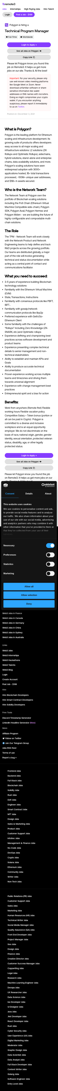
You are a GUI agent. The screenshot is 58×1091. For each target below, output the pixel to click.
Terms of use (8, 753)
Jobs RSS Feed (9, 748)
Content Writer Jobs (17, 1069)
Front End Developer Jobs (20, 934)
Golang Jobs (13, 1074)
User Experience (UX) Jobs (20, 1035)
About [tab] (48, 493)
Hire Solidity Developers (13, 704)
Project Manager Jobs (18, 939)
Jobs (4, 9)
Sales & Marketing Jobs (19, 824)
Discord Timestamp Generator (16, 718)
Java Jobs (12, 1011)
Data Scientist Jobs (17, 1055)
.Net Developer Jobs (17, 1016)
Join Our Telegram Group (17, 743)
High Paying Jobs (32, 9)
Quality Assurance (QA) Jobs (21, 930)
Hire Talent (49, 9)
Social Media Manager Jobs (21, 925)
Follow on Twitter (13, 738)
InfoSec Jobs (14, 838)
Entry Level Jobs (15, 1084)
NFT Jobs (12, 814)
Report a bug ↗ (9, 757)
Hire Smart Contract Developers (17, 700)
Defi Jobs (12, 800)
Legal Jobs (12, 973)
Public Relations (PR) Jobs (20, 896)
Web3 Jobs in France (12, 613)
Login (7, 14)
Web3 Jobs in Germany (13, 623)
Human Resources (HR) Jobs (21, 915)
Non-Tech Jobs (15, 881)
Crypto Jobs (13, 857)
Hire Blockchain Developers (15, 695)
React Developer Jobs (18, 1021)
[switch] (50, 555)
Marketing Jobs (15, 910)
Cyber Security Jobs (17, 1031)
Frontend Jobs (14, 771)
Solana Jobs (13, 862)
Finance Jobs (14, 954)
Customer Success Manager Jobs (24, 963)
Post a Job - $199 (24, 14)
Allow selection (29, 595)
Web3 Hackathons (11, 660)
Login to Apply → (29, 45)
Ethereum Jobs (15, 867)
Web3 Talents (8, 665)
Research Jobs (14, 978)
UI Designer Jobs (15, 1007)
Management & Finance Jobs (21, 843)
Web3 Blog (7, 670)
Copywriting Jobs (16, 968)
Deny (29, 603)
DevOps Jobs (14, 853)
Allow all (29, 586)
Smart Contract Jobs (17, 809)
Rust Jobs (12, 795)
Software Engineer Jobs (19, 1079)
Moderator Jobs (15, 1045)
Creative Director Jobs (18, 959)
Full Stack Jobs (15, 780)
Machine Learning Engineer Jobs (23, 983)
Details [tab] (29, 493)
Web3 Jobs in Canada (12, 618)
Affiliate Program (10, 733)
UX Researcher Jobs (17, 992)
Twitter (21, 107)
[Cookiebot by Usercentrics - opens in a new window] (42, 485)
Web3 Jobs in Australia (13, 637)
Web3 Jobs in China (11, 628)
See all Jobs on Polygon (28, 51)
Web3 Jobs (7, 650)
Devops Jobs (13, 987)
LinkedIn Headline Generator (18, 723)
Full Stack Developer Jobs (20, 1064)
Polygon (14, 25)
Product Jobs (14, 828)
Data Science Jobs (16, 997)
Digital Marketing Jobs (18, 1040)
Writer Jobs (13, 877)
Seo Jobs (12, 944)
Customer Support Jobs (19, 833)
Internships (15, 9)
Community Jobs (15, 872)
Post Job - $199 (9, 684)
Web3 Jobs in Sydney (12, 632)
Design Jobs (13, 819)
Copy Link (27, 57)
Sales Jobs (13, 906)
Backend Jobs (14, 776)
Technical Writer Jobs (18, 920)
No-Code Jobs (14, 848)
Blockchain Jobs (15, 785)
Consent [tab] (9, 493)
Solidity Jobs (13, 790)
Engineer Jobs (14, 804)
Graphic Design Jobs (17, 1050)
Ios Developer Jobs (16, 1002)
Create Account (10, 679)
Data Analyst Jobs (16, 1060)
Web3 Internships (10, 655)
